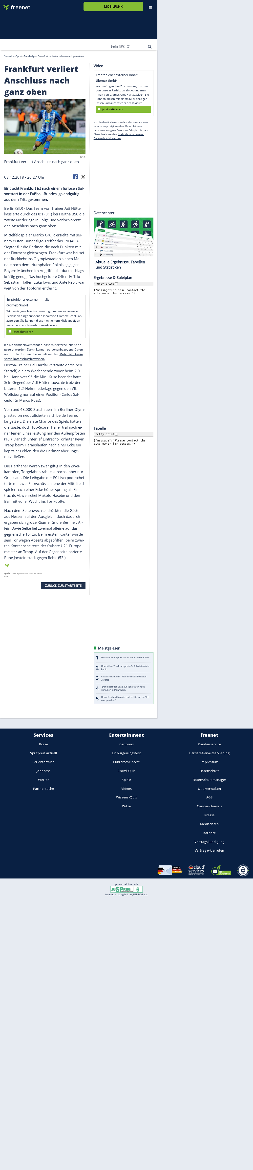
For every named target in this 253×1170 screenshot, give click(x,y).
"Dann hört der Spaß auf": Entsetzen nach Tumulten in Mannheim (123, 688)
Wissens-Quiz (126, 797)
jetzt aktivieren (23, 331)
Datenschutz (209, 771)
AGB (209, 797)
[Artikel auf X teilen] (83, 176)
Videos (126, 788)
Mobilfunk (113, 6)
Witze (126, 806)
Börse (43, 744)
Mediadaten (209, 824)
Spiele (126, 779)
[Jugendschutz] (126, 889)
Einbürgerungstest (126, 753)
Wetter (43, 779)
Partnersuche (43, 788)
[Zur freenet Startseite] (15, 5)
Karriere (209, 832)
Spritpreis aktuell (43, 753)
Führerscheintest (126, 762)
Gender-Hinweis (209, 806)
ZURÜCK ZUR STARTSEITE (63, 585)
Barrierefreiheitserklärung (209, 753)
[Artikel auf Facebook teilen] (76, 176)
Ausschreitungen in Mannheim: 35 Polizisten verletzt (124, 678)
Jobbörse (43, 771)
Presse (209, 815)
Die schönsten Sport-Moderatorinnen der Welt (125, 657)
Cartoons (126, 744)
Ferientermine (43, 762)
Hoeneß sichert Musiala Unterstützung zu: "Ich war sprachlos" (125, 698)
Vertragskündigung (209, 841)
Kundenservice (209, 744)
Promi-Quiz (126, 771)
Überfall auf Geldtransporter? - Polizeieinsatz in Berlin (125, 668)
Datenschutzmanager (209, 779)
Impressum (209, 762)
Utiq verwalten (209, 788)
